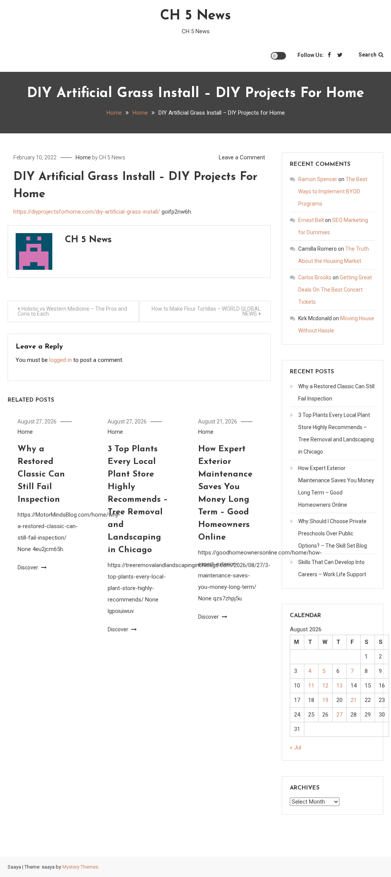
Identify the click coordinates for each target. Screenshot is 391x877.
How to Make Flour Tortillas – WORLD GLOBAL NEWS (206, 311)
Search (367, 55)
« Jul (295, 747)
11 (311, 685)
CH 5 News (195, 16)
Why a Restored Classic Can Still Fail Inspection (41, 474)
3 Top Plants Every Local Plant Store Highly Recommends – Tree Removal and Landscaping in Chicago (138, 499)
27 (339, 714)
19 (325, 700)
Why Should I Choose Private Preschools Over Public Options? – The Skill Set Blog (332, 533)
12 (325, 685)
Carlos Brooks (314, 277)
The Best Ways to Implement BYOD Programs (332, 191)
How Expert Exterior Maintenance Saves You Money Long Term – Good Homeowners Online (336, 486)
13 (339, 685)
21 (354, 700)
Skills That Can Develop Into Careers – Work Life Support (332, 568)
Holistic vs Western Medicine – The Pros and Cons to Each (72, 311)
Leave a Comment (242, 157)
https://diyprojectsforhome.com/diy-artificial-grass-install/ (86, 211)
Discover (28, 567)
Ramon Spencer (317, 179)
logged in (60, 360)
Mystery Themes (80, 867)
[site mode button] (278, 56)
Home (83, 157)
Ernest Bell (311, 220)
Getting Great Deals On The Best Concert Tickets (335, 289)
